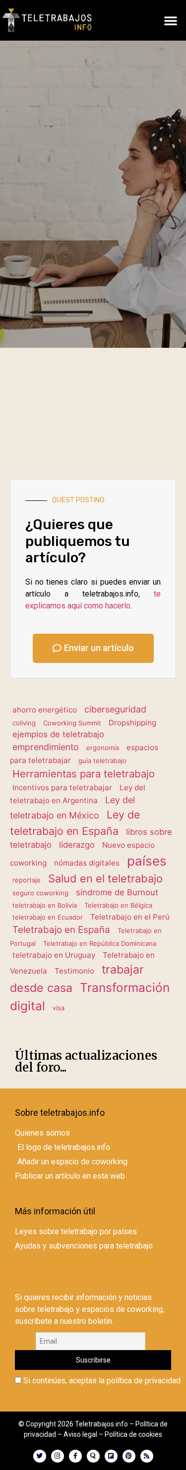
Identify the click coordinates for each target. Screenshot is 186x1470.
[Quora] (93, 1456)
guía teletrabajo (102, 760)
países (147, 861)
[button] (170, 20)
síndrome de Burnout (117, 892)
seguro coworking (40, 893)
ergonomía (102, 748)
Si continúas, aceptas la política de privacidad (101, 1381)
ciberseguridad (115, 709)
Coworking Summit (72, 723)
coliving (24, 723)
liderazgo (77, 845)
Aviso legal (80, 1434)
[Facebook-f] (75, 1456)
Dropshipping (132, 722)
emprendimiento (45, 747)
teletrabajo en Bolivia (44, 905)
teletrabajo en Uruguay (53, 955)
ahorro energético (44, 709)
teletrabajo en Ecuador (47, 917)
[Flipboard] (111, 1456)
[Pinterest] (129, 1456)
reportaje (26, 880)
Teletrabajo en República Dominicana (99, 943)
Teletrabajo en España (61, 929)
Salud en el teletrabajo (105, 878)
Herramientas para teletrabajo (83, 773)
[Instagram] (57, 1456)
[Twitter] (39, 1456)
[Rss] (146, 1456)
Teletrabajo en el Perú (130, 917)
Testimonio (74, 971)
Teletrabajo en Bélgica (118, 905)
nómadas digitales (87, 863)
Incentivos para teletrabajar (62, 787)
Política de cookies (133, 1434)
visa (58, 1008)
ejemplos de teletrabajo (58, 734)
